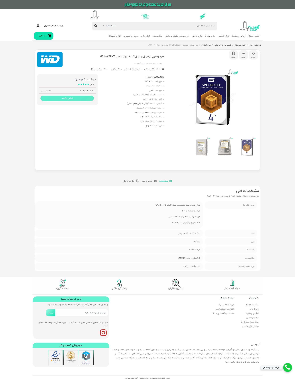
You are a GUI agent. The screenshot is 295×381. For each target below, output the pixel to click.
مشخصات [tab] (163, 181)
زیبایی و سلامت (238, 36)
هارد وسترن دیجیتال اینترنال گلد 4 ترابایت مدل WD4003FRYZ (173, 45)
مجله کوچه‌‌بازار (252, 317)
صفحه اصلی (254, 45)
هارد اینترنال (206, 45)
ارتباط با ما (254, 309)
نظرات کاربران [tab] (129, 181)
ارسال (50, 313)
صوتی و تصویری (131, 36)
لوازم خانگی (197, 36)
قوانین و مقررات (252, 313)
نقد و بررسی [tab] (147, 181)
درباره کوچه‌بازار (252, 304)
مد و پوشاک (210, 36)
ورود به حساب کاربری (53, 25)
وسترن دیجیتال (96, 68)
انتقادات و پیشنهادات (225, 309)
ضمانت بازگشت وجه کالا (223, 313)
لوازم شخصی (223, 36)
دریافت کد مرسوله (226, 304)
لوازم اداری (145, 36)
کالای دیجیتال (254, 36)
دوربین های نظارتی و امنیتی (177, 36)
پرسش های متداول (250, 326)
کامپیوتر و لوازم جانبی (222, 45)
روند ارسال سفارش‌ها (250, 322)
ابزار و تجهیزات (114, 36)
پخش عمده (157, 36)
